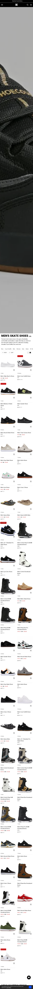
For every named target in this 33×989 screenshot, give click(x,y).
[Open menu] (2, 4)
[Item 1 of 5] (8, 363)
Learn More (8, 987)
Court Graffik (8, 349)
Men (14, 349)
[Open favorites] (29, 977)
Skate (27, 349)
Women (18, 349)
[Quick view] (14, 370)
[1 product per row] (28, 352)
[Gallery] (8, 363)
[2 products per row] (30, 352)
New (2, 349)
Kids (23, 349)
